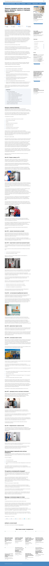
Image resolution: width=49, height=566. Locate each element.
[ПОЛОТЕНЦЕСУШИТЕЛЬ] (38, 69)
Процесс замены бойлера (11, 91)
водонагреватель (41, 54)
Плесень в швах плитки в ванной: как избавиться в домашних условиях (9, 555)
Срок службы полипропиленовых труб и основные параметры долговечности (38, 32)
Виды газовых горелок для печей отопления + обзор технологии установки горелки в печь (9, 539)
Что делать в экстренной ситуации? (12, 102)
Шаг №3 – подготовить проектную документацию (15, 94)
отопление (35, 57)
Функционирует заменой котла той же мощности (14, 101)
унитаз (39, 61)
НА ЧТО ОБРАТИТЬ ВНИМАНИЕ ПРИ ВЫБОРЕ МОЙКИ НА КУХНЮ (39, 552)
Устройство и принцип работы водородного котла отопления (19, 538)
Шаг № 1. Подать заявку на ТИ (12, 92)
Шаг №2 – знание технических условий (13, 93)
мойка (40, 56)
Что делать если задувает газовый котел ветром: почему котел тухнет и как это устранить (29, 539)
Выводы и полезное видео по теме (12, 103)
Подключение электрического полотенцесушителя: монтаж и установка (38, 90)
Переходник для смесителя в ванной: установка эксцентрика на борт (29, 555)
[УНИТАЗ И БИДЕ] (38, 12)
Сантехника (23, 3)
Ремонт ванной (35, 3)
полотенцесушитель (40, 57)
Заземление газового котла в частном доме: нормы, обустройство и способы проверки (39, 539)
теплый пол (36, 61)
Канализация (18, 3)
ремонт (40, 58)
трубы (37, 61)
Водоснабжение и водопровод (10, 3)
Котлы (6, 23)
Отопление (29, 3)
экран (41, 61)
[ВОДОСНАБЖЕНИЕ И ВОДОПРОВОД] (38, 29)
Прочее (40, 3)
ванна (35, 54)
